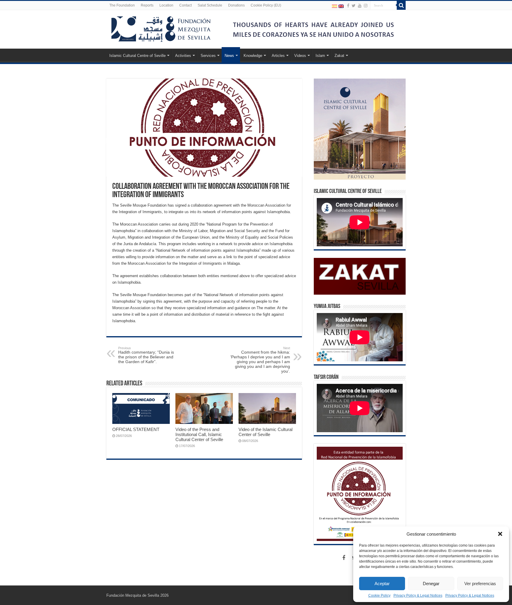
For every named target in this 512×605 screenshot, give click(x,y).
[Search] (401, 5)
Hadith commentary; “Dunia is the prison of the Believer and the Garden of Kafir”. (146, 355)
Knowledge (253, 55)
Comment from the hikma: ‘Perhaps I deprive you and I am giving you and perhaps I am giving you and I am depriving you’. (260, 359)
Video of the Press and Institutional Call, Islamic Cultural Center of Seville (199, 434)
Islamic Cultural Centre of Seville (137, 55)
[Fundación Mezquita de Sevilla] (161, 28)
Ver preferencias (480, 583)
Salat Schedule (210, 5)
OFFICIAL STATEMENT (135, 429)
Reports (147, 5)
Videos (300, 55)
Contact (185, 5)
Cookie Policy (379, 595)
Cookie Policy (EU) (266, 5)
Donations (236, 5)
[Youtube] (359, 5)
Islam (320, 55)
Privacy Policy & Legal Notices (417, 595)
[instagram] (365, 5)
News (229, 55)
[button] (500, 534)
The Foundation (122, 5)
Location (166, 5)
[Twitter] (353, 5)
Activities (183, 55)
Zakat (339, 55)
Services (208, 55)
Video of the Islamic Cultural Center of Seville (265, 432)
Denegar (431, 583)
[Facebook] (348, 5)
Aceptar (382, 583)
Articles (278, 55)
